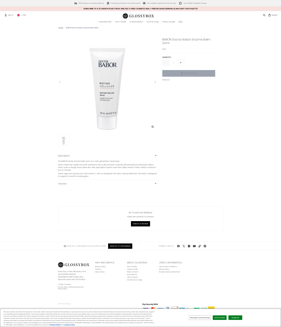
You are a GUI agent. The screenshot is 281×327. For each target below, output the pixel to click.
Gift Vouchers (132, 277)
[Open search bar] (264, 15)
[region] (140, 318)
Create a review (140, 223)
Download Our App (134, 280)
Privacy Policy (164, 269)
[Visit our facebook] (178, 246)
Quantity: (166, 57)
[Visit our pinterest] (205, 246)
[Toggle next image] (155, 82)
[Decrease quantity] (165, 62)
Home (60, 28)
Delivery (98, 269)
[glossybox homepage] (140, 15)
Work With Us (132, 274)
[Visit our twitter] (183, 246)
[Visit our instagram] (189, 246)
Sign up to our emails (120, 246)
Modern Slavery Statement (169, 272)
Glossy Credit (132, 269)
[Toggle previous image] (59, 82)
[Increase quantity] (180, 62)
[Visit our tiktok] (199, 246)
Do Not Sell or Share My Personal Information (70, 288)
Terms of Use (69, 325)
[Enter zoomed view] (152, 126)
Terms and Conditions (168, 266)
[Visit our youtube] (194, 246)
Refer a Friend (132, 272)
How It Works (132, 266)
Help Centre (100, 272)
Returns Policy (100, 266)
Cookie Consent (64, 284)
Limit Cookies (219, 318)
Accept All (235, 318)
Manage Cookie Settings (200, 318)
